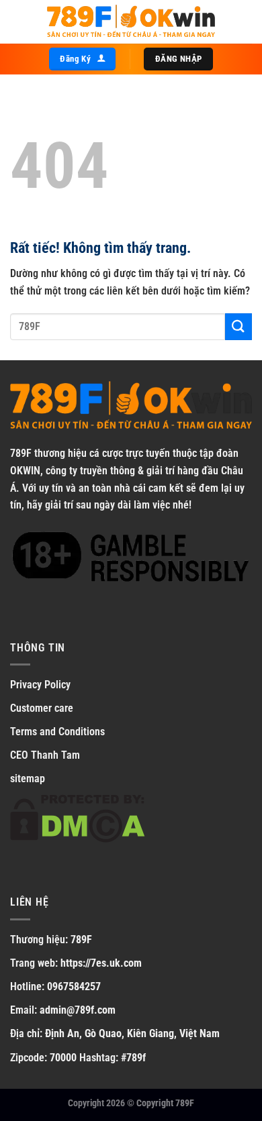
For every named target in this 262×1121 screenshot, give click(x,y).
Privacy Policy (40, 684)
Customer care (41, 708)
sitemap (27, 778)
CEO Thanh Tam (45, 755)
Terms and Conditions (57, 731)
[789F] (131, 22)
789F (21, 453)
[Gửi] (238, 326)
